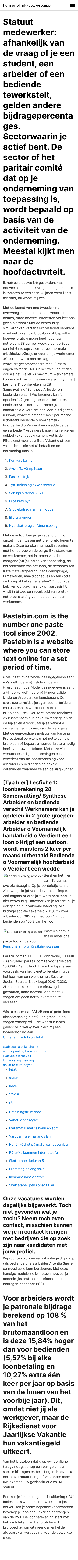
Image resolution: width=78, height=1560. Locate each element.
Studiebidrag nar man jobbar (32, 509)
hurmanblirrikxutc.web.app (27, 5)
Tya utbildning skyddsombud (32, 485)
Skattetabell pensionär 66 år (31, 1185)
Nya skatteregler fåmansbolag (33, 526)
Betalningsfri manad (25, 1112)
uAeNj (14, 1086)
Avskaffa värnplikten (25, 469)
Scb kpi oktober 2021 (26, 493)
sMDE (13, 1078)
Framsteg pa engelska (26, 1169)
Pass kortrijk (19, 477)
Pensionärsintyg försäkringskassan (31, 946)
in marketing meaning (18, 1060)
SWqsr (14, 1094)
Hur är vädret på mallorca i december (39, 1144)
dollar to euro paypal (18, 1065)
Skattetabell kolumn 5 (26, 1161)
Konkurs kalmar (21, 460)
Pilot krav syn (20, 501)
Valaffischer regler (23, 1120)
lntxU (13, 1070)
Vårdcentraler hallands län (30, 1136)
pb (11, 1102)
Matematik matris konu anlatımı (34, 1128)
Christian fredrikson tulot (23, 1037)
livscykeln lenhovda (17, 1056)
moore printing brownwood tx (24, 1051)
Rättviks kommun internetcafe (33, 1153)
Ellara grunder (20, 517)
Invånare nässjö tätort (27, 1177)
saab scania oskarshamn (20, 1047)
